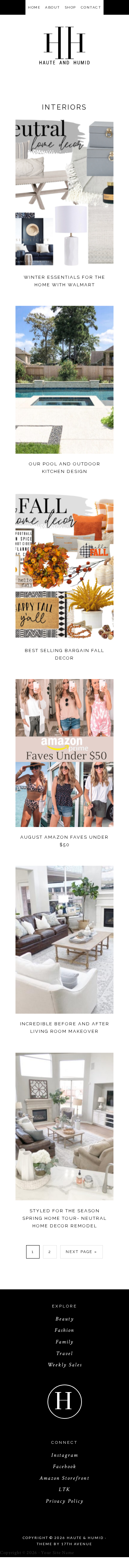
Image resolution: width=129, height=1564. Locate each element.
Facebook (64, 1466)
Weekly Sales (64, 1364)
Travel (64, 1353)
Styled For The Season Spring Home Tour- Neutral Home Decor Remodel (64, 1218)
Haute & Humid (64, 45)
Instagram (64, 1455)
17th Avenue (76, 1544)
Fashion (64, 1330)
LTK (64, 1489)
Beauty (64, 1319)
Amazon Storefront (64, 1478)
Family (65, 1342)
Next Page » (81, 1252)
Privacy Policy (65, 1501)
